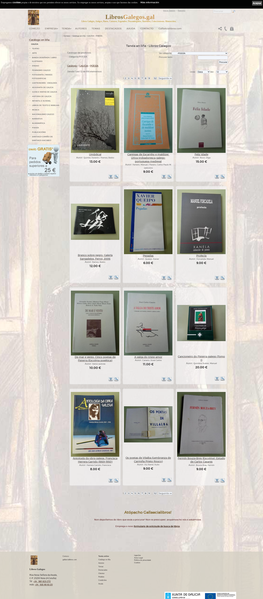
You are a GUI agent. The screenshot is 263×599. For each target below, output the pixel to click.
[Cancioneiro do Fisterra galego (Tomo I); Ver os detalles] (201, 340)
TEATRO (35, 48)
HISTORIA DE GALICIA (41, 96)
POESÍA (35, 128)
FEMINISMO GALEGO (41, 70)
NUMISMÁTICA (38, 123)
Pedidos (101, 577)
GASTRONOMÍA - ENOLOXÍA (44, 83)
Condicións (102, 580)
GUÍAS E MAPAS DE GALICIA (44, 92)
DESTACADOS (113, 28)
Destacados (102, 570)
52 (155, 78)
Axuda (130, 28)
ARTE (34, 53)
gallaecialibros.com (70, 560)
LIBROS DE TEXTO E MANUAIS (45, 105)
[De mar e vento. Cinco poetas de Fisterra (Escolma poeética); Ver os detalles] (95, 355)
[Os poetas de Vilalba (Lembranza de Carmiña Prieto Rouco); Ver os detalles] (148, 442)
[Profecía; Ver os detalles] (201, 253)
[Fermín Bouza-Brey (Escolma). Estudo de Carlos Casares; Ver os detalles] (201, 456)
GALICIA (34, 44)
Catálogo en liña (78, 36)
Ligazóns (137, 555)
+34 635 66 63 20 (44, 584)
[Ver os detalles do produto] (116, 178)
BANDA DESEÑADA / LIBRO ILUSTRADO (44, 59)
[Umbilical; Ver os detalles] (95, 152)
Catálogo (72, 65)
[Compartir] (220, 29)
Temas (96, 28)
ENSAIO (35, 66)
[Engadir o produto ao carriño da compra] (110, 178)
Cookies (137, 563)
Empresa (51, 28)
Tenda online (103, 556)
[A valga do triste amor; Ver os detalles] (148, 355)
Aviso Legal (138, 558)
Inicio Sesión (169, 10)
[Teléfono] (225, 29)
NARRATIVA (37, 119)
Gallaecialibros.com (170, 28)
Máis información (149, 2)
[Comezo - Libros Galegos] (33, 17)
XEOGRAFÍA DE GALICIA (42, 87)
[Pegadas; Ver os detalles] (148, 253)
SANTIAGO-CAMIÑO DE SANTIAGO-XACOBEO (42, 138)
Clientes (101, 573)
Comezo (34, 28)
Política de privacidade (142, 560)
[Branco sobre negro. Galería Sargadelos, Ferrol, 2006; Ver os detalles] (95, 239)
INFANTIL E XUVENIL (41, 101)
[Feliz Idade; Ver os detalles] (201, 152)
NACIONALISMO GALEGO (43, 114)
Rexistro (181, 10)
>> (165, 78)
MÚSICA (35, 110)
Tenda (66, 28)
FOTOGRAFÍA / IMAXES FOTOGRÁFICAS (42, 77)
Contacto (147, 28)
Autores (81, 28)
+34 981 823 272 (42, 581)
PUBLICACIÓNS (39, 132)
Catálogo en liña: (39, 40)
